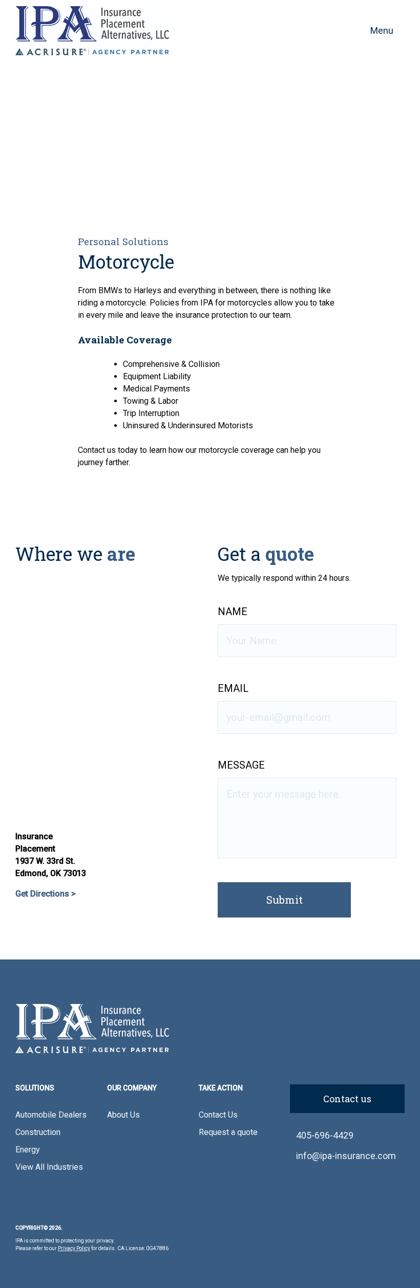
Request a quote (228, 1132)
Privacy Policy (74, 1248)
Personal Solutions (123, 241)
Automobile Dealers (51, 1115)
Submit (284, 899)
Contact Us (218, 1115)
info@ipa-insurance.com (346, 1155)
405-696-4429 (324, 1135)
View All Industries (49, 1167)
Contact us (347, 1099)
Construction (37, 1132)
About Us (123, 1115)
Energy (27, 1149)
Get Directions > (45, 894)
